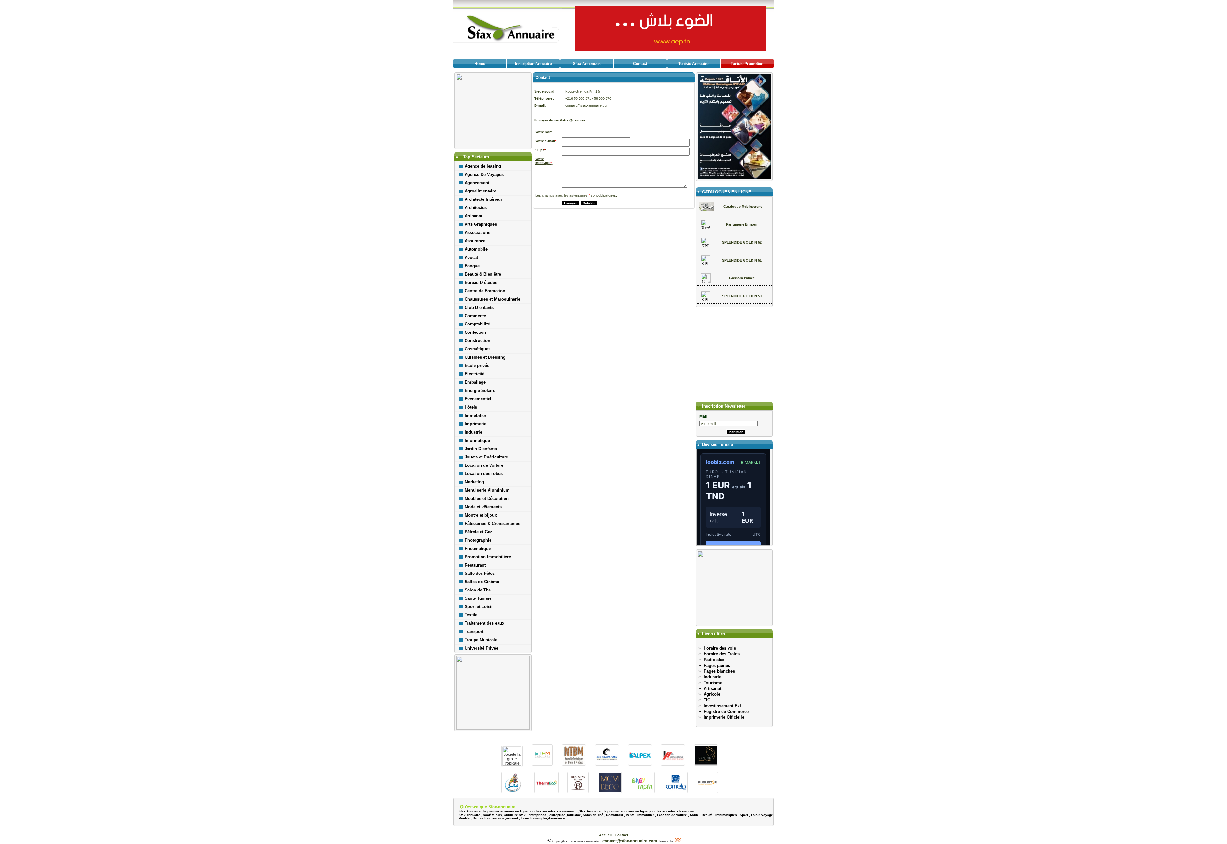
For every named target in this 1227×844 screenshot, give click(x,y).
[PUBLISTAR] (707, 791)
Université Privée (481, 648)
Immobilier (475, 415)
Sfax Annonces (587, 63)
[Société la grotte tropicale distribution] (512, 764)
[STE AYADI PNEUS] (607, 764)
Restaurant (475, 565)
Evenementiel (478, 398)
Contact (640, 63)
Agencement (477, 182)
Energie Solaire (480, 390)
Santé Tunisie (478, 598)
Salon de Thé (478, 590)
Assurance (475, 240)
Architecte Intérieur (483, 199)
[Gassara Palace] (706, 281)
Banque (472, 265)
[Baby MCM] (643, 791)
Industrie (473, 432)
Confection (475, 332)
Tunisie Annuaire (693, 63)
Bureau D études (481, 282)
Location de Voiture (484, 465)
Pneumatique (478, 548)
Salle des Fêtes (480, 573)
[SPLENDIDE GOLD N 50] (705, 299)
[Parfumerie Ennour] (705, 227)
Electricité (474, 373)
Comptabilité (477, 324)
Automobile (476, 249)
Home (480, 63)
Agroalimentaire (480, 191)
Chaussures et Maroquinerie (492, 299)
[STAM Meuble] (542, 764)
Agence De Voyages (484, 174)
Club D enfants (479, 307)
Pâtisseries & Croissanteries (492, 523)
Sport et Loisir (479, 606)
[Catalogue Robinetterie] (706, 209)
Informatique (477, 440)
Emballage (475, 382)
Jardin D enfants (481, 448)
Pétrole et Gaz (478, 531)
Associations (477, 232)
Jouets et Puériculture (486, 457)
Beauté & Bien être (483, 274)
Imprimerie (475, 423)
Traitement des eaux (484, 623)
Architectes (476, 207)
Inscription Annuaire (533, 63)
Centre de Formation (485, 290)
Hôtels (471, 407)
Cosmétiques (477, 349)
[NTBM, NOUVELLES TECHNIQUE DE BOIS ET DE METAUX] (574, 764)
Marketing (474, 482)
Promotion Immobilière (488, 556)
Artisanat (473, 216)
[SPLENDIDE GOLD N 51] (705, 263)
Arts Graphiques (481, 224)
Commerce (475, 315)
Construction (477, 340)
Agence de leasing (483, 166)
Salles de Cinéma (482, 581)
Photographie (478, 540)
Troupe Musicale (481, 639)
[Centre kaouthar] (706, 764)
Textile (471, 615)
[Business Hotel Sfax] (578, 791)
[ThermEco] (546, 791)
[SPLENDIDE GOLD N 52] (705, 245)
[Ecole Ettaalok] (513, 791)
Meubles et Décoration (487, 498)
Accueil (606, 835)
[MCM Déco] (609, 791)
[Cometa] (676, 791)
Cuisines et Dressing (485, 357)
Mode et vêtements (483, 506)
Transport (474, 631)
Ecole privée (477, 365)
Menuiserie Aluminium (487, 490)
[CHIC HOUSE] (673, 764)
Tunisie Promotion (747, 63)
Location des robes (484, 473)
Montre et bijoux (481, 515)
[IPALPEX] (640, 764)
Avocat (471, 257)
